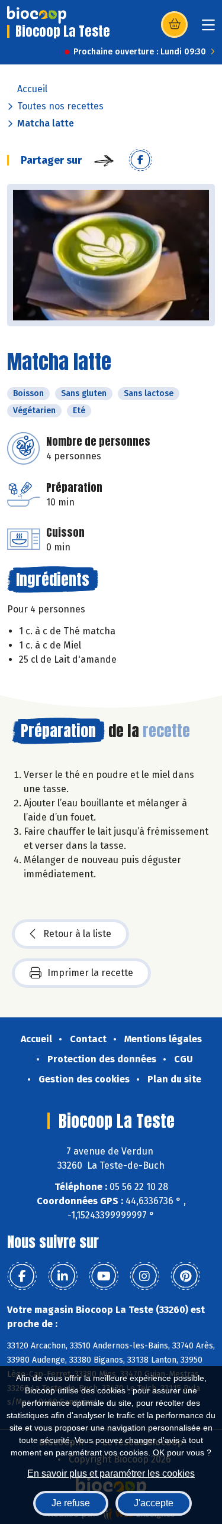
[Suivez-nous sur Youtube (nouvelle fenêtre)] (103, 1276)
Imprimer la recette (90, 972)
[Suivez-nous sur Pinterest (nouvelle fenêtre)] (185, 1276)
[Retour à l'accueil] (36, 15)
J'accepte (153, 1503)
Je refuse (71, 1503)
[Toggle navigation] (208, 28)
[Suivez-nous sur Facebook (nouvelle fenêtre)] (22, 1276)
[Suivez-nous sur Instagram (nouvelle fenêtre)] (144, 1276)
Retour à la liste (77, 933)
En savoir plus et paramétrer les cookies (111, 1473)
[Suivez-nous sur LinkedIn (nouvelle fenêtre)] (63, 1276)
